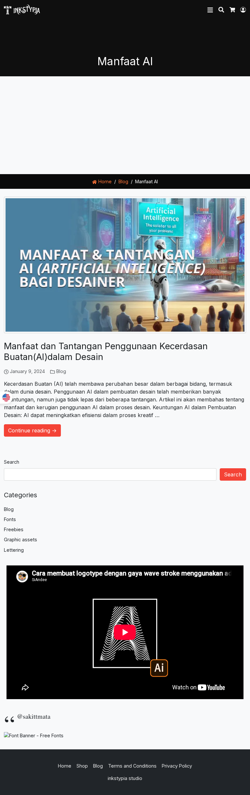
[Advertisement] (125, 125)
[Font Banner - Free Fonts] (33, 735)
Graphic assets (20, 539)
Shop (82, 766)
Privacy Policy (177, 766)
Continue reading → (32, 430)
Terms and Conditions (132, 766)
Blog (61, 371)
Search (11, 462)
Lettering (14, 550)
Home (104, 181)
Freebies (13, 529)
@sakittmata (33, 716)
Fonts (10, 519)
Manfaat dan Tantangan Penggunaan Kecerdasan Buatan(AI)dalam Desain (106, 351)
